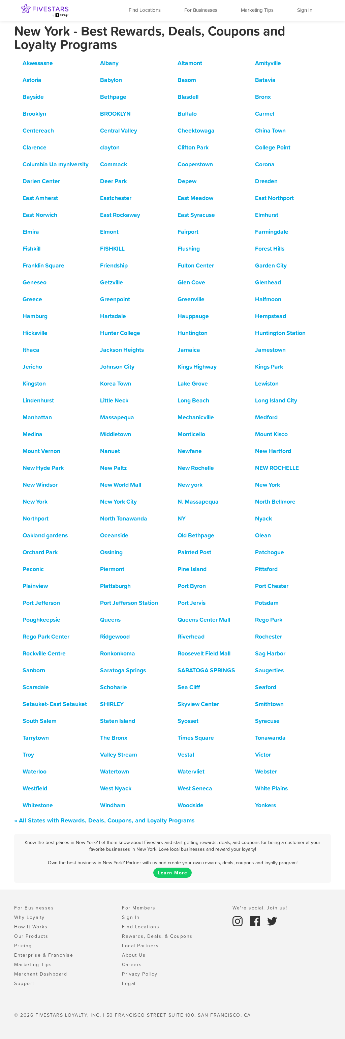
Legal (129, 983)
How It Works (31, 926)
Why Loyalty (29, 917)
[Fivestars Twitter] (272, 920)
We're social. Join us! (259, 907)
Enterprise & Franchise (43, 955)
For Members (139, 907)
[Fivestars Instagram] (238, 920)
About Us (134, 955)
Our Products (31, 936)
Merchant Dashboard (40, 974)
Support (24, 983)
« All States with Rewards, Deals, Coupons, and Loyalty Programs (104, 820)
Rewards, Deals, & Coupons (157, 936)
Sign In (304, 10)
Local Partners (140, 945)
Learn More (172, 872)
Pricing (23, 945)
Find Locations (145, 10)
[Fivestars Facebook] (256, 920)
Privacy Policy (139, 974)
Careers (132, 964)
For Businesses (200, 10)
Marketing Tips (257, 10)
